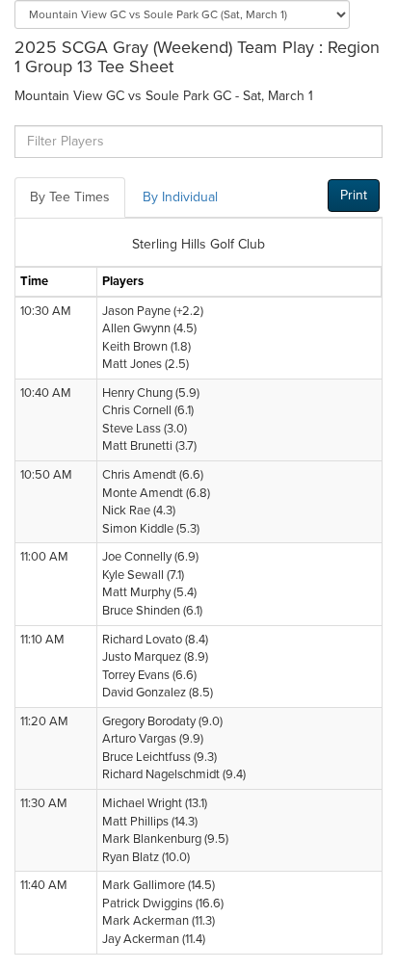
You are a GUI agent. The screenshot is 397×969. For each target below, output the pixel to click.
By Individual (180, 197)
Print (353, 195)
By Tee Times (70, 197)
